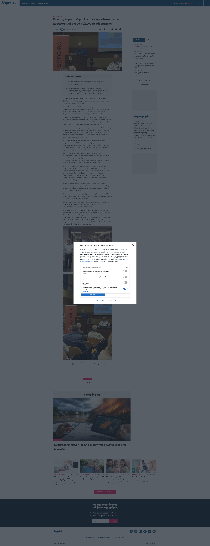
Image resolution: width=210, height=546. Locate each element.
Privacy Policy (114, 300)
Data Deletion (95, 300)
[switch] (125, 271)
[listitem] (105, 267)
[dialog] (105, 273)
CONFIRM (93, 295)
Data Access (105, 300)
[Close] (133, 245)
